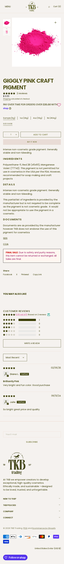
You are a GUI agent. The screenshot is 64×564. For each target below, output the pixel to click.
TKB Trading (16, 528)
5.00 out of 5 (21, 314)
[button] (4, 6)
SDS (5, 238)
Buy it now (32, 142)
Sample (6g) (9, 118)
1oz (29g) (24, 118)
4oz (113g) (37, 118)
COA (5, 244)
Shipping (7, 99)
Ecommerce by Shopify (44, 528)
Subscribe (32, 441)
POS (25, 528)
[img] (9, 368)
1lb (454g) (51, 118)
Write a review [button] (32, 343)
